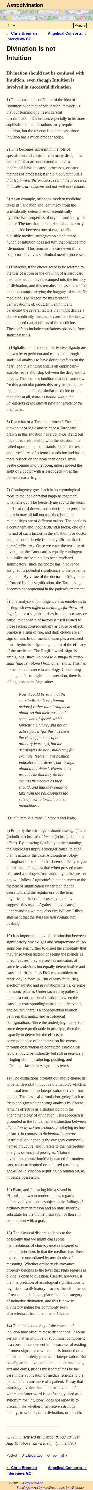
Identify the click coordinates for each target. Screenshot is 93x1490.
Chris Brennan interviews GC (21, 36)
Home (10, 25)
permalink (60, 1455)
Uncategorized (31, 1455)
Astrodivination (25, 5)
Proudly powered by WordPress (36, 1487)
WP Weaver (76, 1487)
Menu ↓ (80, 25)
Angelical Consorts (67, 33)
